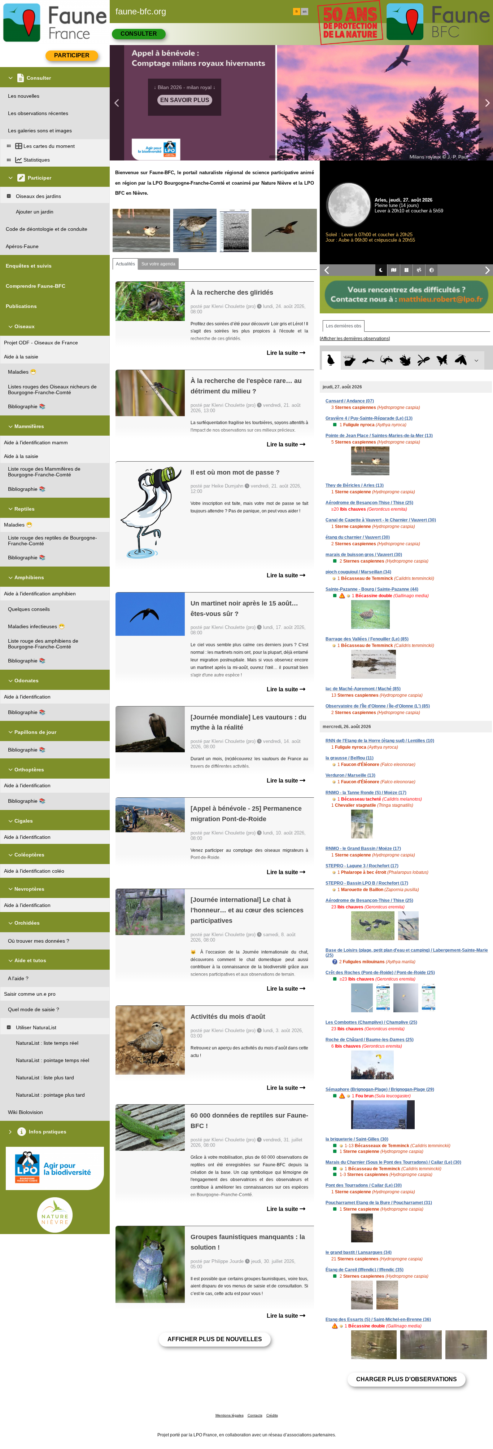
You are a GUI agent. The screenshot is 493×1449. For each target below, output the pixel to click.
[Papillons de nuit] (460, 360)
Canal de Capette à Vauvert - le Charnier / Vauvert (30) (381, 520)
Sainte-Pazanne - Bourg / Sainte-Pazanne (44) (372, 589)
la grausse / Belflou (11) (350, 758)
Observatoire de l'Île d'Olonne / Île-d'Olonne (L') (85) (378, 706)
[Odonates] (423, 360)
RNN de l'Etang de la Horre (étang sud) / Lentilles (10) (380, 740)
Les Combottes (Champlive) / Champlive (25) (371, 1022)
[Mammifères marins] (368, 360)
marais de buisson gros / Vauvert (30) (364, 554)
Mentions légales (229, 1415)
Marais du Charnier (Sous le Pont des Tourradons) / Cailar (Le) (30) (393, 1162)
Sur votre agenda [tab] (158, 264)
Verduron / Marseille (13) (350, 775)
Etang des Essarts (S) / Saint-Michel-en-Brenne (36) (378, 1319)
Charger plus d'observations (406, 1379)
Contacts (255, 1415)
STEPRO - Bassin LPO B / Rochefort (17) (367, 883)
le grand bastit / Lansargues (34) (359, 1252)
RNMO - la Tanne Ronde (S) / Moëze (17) (366, 792)
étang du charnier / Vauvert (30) (358, 537)
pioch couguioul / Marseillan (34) (358, 571)
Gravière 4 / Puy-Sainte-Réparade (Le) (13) (369, 418)
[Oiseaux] (331, 360)
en (304, 11)
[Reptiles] (387, 360)
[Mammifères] (350, 360)
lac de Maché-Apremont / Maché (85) (363, 688)
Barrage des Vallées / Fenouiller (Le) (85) (367, 639)
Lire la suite (283, 353)
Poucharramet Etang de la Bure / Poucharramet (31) (379, 1202)
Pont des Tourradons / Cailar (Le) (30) (364, 1185)
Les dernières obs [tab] (343, 326)
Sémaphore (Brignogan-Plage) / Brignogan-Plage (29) (380, 1089)
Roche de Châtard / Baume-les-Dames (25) (370, 1039)
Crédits (272, 1415)
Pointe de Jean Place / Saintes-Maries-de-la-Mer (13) (379, 435)
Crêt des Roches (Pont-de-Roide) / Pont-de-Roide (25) (380, 972)
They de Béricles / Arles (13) (355, 485)
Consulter (139, 34)
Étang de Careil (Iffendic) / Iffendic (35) (364, 1269)
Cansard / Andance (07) (350, 401)
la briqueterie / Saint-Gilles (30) (357, 1139)
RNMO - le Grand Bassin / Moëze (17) (363, 848)
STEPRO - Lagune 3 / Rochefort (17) (362, 865)
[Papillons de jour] (442, 360)
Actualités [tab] (125, 264)
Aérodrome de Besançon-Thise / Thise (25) (369, 502)
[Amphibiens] (405, 360)
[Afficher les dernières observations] (355, 338)
